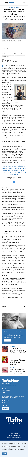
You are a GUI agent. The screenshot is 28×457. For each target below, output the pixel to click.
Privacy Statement (20, 449)
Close (4, 453)
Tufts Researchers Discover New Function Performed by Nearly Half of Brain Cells (18, 351)
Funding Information (7, 306)
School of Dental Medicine (20, 55)
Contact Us (4, 392)
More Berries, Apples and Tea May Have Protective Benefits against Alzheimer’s (17, 361)
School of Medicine (6, 56)
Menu (24, 2)
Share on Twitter (14, 182)
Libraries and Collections (14, 437)
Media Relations (6, 390)
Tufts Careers (14, 433)
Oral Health (12, 53)
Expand (20, 92)
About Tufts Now (6, 389)
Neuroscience (18, 53)
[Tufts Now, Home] (8, 2)
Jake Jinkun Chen (8, 100)
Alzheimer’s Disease (14, 7)
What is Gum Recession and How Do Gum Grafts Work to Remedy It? (17, 371)
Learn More (7, 340)
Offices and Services (14, 435)
